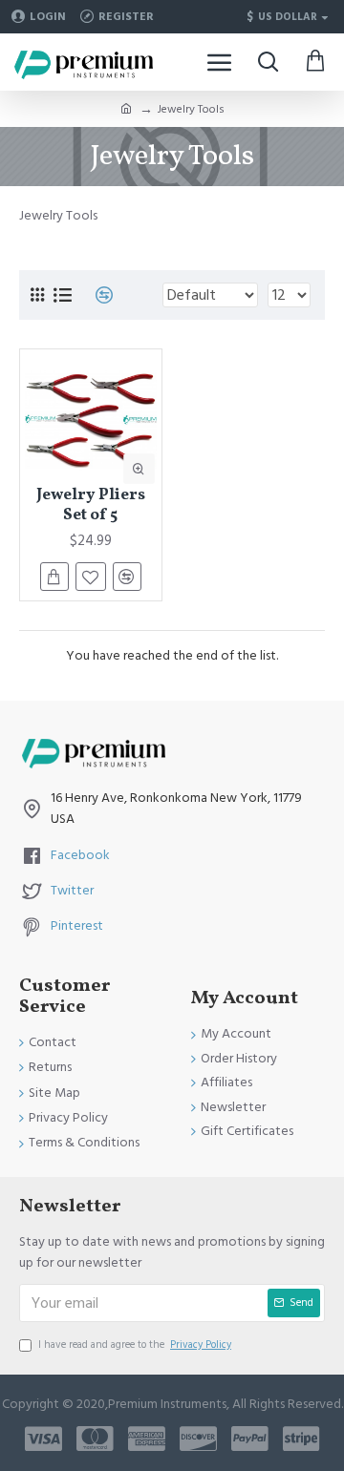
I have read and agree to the (134, 1344)
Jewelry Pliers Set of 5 (90, 505)
